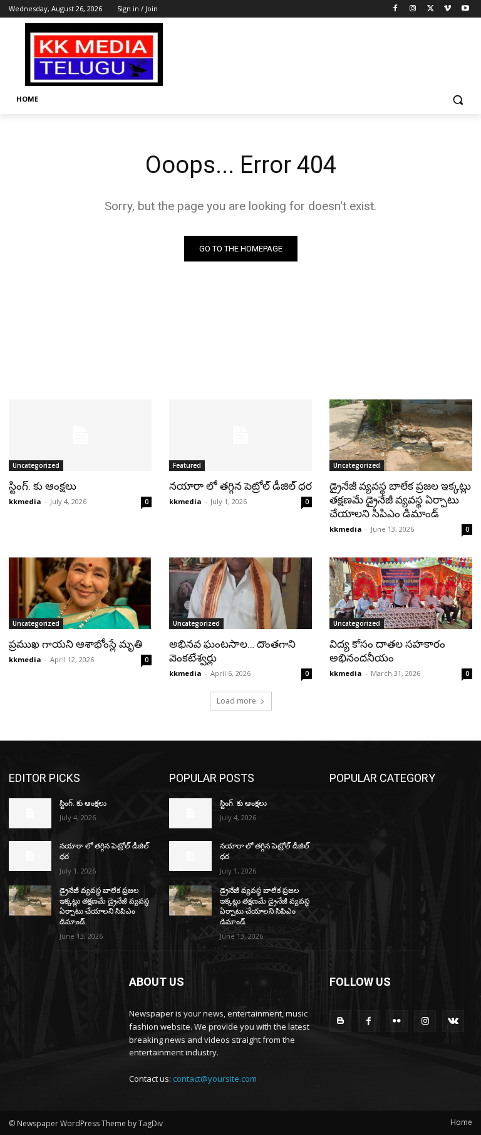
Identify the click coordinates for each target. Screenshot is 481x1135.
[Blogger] (340, 1021)
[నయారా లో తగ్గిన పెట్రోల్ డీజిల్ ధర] (240, 435)
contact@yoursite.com (215, 1078)
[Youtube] (465, 9)
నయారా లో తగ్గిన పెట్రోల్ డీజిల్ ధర (240, 486)
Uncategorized (36, 465)
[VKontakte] (453, 1021)
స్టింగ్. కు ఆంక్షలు (42, 486)
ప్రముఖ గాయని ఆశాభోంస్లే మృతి (75, 644)
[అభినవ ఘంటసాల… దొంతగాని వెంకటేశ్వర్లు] (240, 593)
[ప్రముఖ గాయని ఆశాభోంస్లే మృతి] (80, 593)
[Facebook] (395, 9)
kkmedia (25, 501)
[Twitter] (430, 9)
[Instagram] (413, 9)
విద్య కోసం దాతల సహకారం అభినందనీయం (387, 651)
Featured (187, 465)
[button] (457, 99)
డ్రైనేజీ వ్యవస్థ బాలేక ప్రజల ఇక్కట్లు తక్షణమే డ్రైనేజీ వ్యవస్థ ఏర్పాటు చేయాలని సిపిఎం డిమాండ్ (400, 500)
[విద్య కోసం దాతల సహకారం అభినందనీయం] (400, 593)
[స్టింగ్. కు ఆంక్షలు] (80, 435)
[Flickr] (397, 1021)
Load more (236, 700)
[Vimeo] (447, 9)
